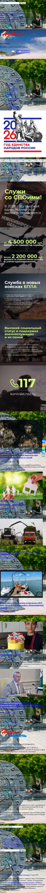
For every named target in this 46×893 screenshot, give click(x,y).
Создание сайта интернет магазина (17, 875)
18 (10, 172)
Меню (3, 56)
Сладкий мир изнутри (10, 655)
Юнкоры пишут (13, 67)
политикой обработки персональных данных (24, 882)
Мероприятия (13, 65)
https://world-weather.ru (23, 50)
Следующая (12, 722)
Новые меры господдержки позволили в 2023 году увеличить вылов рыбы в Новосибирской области (22, 605)
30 (43, 175)
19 (17, 172)
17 (3, 172)
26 (17, 175)
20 (23, 172)
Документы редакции (14, 108)
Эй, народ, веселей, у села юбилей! (13, 21)
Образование (12, 86)
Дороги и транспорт (14, 81)
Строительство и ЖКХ (15, 83)
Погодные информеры (23, 52)
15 (36, 169)
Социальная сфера (9, 84)
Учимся (11, 63)
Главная (7, 69)
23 (43, 172)
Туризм (11, 92)
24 (3, 175)
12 (17, 169)
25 (10, 175)
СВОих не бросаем (7, 449)
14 (29, 169)
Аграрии (11, 100)
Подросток (12, 61)
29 (36, 175)
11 (10, 169)
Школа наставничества (10, 59)
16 (43, 169)
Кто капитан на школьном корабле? (13, 13)
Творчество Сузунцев (14, 98)
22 (36, 172)
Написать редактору (14, 106)
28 (29, 175)
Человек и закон (13, 75)
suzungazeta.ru (5, 43)
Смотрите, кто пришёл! (8, 11)
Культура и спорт (13, 88)
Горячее (11, 71)
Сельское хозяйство (7, 599)
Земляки (7, 96)
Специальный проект (10, 94)
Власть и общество (9, 73)
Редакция (7, 102)
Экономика (7, 79)
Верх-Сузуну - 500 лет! (8, 15)
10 (3, 169)
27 (23, 175)
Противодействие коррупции (16, 77)
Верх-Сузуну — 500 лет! (13, 843)
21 (29, 172)
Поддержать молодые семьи (13, 504)
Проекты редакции (14, 104)
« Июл (22, 180)
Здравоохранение (13, 90)
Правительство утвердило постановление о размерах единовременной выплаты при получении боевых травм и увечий (20, 455)
